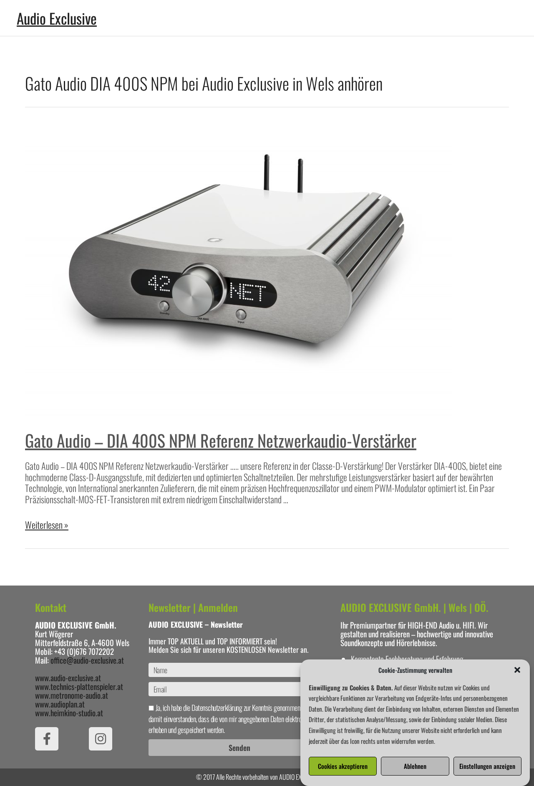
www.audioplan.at (60, 704)
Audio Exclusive (57, 18)
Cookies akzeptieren (343, 766)
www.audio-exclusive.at (68, 677)
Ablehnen (415, 766)
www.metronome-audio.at (71, 695)
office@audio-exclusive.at (87, 660)
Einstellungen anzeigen (487, 766)
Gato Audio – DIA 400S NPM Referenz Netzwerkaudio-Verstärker (220, 440)
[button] (517, 670)
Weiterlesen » (46, 524)
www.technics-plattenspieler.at (79, 686)
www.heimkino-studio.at (69, 712)
